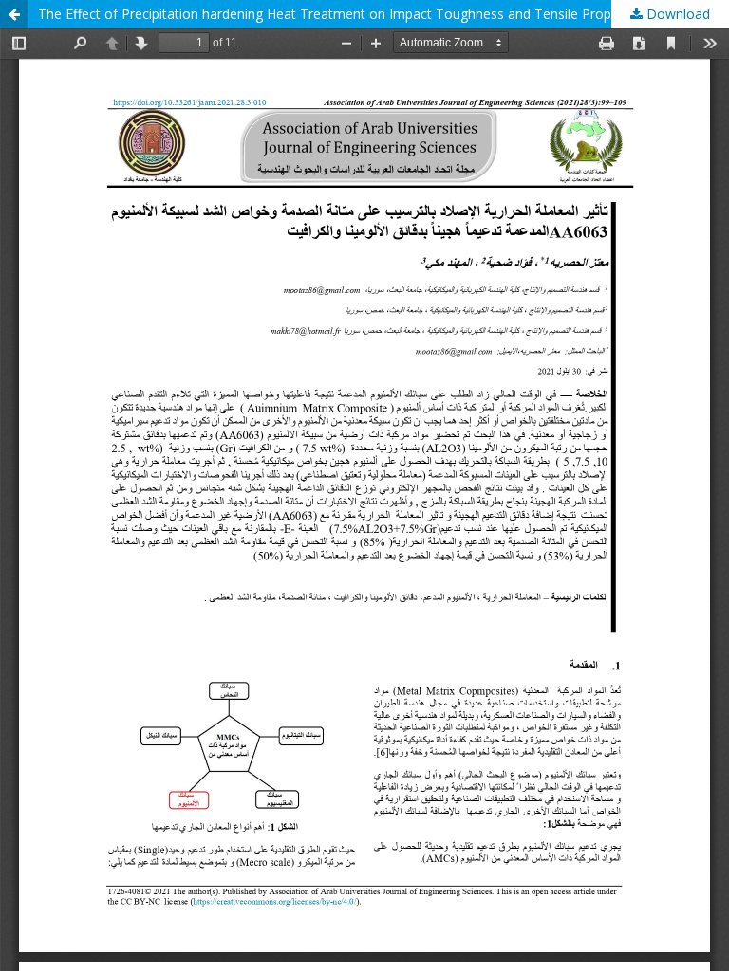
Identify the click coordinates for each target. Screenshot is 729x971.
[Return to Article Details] (14, 14)
